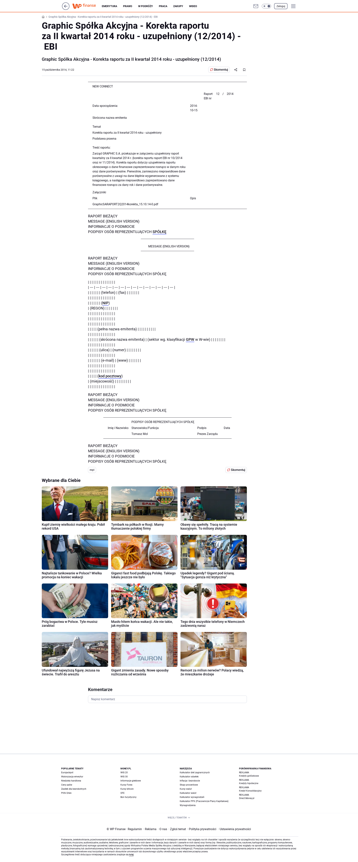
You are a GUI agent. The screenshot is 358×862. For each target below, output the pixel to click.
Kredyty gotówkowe (249, 776)
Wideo (193, 6)
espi (92, 469)
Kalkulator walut (188, 793)
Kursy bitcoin (127, 789)
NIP (105, 303)
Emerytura (109, 6)
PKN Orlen (66, 793)
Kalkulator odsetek (189, 776)
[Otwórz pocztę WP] (256, 6)
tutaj (131, 854)
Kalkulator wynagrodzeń (192, 797)
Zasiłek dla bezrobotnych (73, 789)
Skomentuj (221, 69)
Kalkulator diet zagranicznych (195, 772)
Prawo (127, 6)
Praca (163, 6)
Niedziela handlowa (71, 780)
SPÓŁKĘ (159, 231)
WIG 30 (124, 776)
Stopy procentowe (189, 785)
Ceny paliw (66, 785)
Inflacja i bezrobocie (190, 780)
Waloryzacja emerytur (72, 776)
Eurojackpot (67, 772)
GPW (190, 339)
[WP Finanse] (87, 6)
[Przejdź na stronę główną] (66, 9)
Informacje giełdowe (130, 780)
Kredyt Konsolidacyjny (250, 790)
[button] (266, 6)
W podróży (145, 6)
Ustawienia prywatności (234, 829)
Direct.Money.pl (246, 798)
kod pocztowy (110, 376)
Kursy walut (186, 789)
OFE (122, 793)
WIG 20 (124, 772)
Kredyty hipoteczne (248, 783)
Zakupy (178, 6)
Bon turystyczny (128, 797)
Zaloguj (281, 6)
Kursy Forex (126, 785)
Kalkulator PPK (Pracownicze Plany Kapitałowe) (204, 801)
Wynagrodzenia (188, 805)
